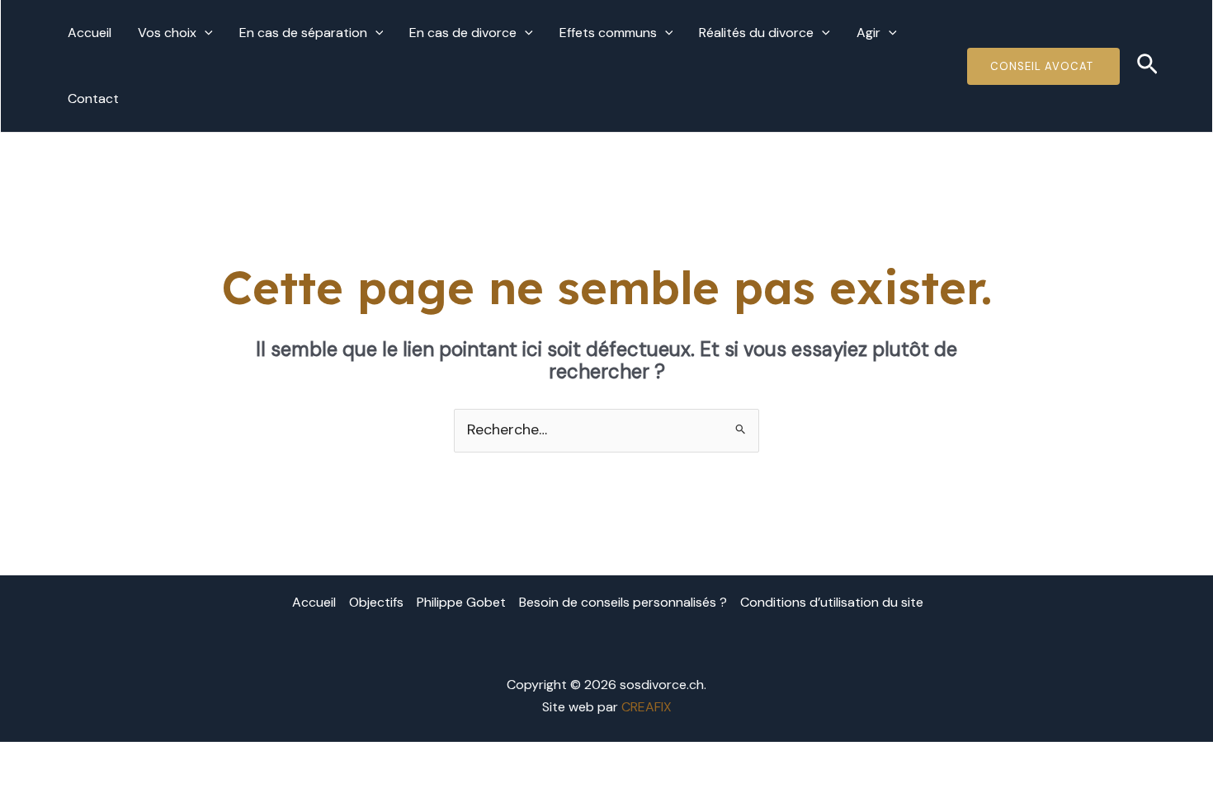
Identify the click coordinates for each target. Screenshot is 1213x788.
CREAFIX (646, 706)
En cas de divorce (463, 32)
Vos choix (167, 32)
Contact (93, 98)
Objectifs (376, 602)
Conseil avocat (1043, 66)
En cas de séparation (303, 32)
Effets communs (608, 32)
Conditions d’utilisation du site (831, 602)
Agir (868, 32)
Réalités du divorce (756, 32)
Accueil (89, 32)
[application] (204, 33)
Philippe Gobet (461, 602)
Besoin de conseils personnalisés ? (623, 602)
